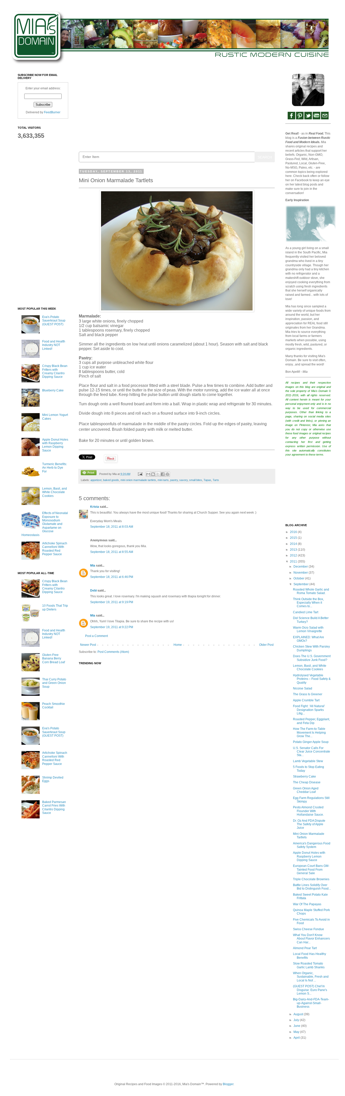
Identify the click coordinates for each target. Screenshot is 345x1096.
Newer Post (88, 645)
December (301, 566)
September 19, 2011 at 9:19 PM (111, 602)
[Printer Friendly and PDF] (88, 473)
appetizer (96, 480)
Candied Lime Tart (305, 612)
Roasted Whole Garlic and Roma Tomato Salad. (311, 591)
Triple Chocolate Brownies (311, 879)
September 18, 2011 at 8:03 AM (111, 526)
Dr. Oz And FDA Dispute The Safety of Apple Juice (309, 824)
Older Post (266, 645)
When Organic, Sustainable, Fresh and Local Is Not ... (311, 976)
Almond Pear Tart (305, 948)
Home (178, 645)
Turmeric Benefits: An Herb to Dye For (54, 467)
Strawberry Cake (304, 776)
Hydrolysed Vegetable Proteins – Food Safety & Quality (312, 679)
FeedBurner (52, 112)
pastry (174, 480)
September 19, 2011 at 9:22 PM (111, 627)
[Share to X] (157, 474)
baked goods (111, 480)
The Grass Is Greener (307, 694)
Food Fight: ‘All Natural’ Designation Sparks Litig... (309, 709)
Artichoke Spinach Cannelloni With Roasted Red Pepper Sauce (54, 549)
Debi (93, 590)
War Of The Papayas (307, 904)
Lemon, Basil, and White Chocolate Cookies (54, 492)
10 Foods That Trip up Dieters (55, 607)
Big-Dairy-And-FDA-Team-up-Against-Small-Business (311, 1003)
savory (183, 480)
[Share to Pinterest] (167, 474)
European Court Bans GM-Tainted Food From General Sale (311, 869)
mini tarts (163, 480)
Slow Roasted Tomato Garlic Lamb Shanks (309, 965)
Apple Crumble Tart (306, 700)
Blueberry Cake (53, 390)
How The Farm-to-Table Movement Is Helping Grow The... (309, 732)
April (297, 1037)
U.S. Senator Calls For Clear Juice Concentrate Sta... (311, 751)
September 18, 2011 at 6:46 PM (111, 577)
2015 (294, 538)
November (301, 572)
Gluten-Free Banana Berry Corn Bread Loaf (53, 658)
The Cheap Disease (307, 782)
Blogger (228, 1084)
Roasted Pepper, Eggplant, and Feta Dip (311, 721)
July (296, 1020)
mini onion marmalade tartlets (138, 480)
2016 (294, 532)
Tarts (216, 480)
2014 (294, 544)
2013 (294, 549)
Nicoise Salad (302, 688)
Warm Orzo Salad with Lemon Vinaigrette (308, 629)
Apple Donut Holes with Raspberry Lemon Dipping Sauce (55, 445)
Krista (94, 507)
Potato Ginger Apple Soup (311, 742)
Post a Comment (96, 636)
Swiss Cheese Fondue (308, 929)
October (299, 578)
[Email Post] (139, 473)
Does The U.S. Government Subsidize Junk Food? (312, 657)
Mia (92, 565)
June (297, 1026)
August (298, 1014)
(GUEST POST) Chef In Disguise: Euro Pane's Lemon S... (310, 989)
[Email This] (148, 474)
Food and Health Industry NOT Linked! (53, 345)
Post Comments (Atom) (113, 652)
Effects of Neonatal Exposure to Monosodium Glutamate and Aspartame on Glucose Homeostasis (44, 524)
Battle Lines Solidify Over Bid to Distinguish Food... (312, 886)
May (296, 1032)
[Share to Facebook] (162, 474)
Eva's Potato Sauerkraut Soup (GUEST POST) (53, 320)
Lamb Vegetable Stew (308, 761)
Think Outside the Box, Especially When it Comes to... (308, 602)
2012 (294, 555)
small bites (195, 480)
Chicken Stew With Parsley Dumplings (311, 648)
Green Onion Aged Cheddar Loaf (305, 790)
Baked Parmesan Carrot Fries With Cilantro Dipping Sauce (54, 807)
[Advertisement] (177, 108)
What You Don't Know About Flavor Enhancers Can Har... (311, 938)
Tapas (207, 480)
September (301, 584)
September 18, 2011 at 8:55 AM (111, 552)
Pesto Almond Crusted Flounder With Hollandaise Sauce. (308, 811)
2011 (294, 561)
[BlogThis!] (153, 474)
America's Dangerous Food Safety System (311, 845)
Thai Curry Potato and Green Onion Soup (54, 683)
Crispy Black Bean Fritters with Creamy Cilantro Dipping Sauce (54, 371)
